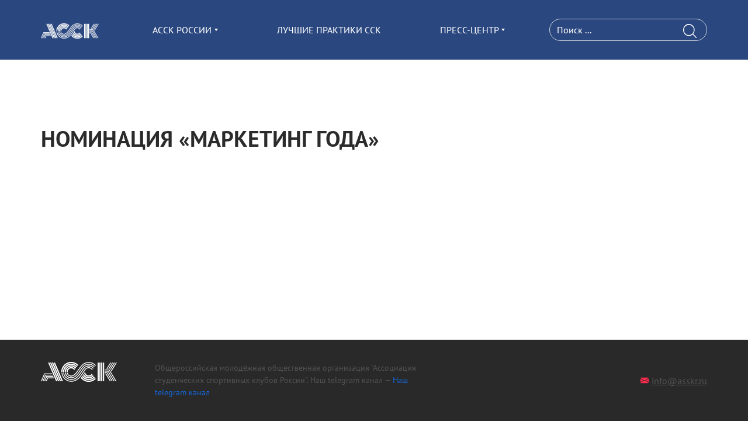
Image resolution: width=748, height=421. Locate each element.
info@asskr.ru (679, 381)
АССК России (182, 30)
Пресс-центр (469, 30)
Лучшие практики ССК (329, 30)
